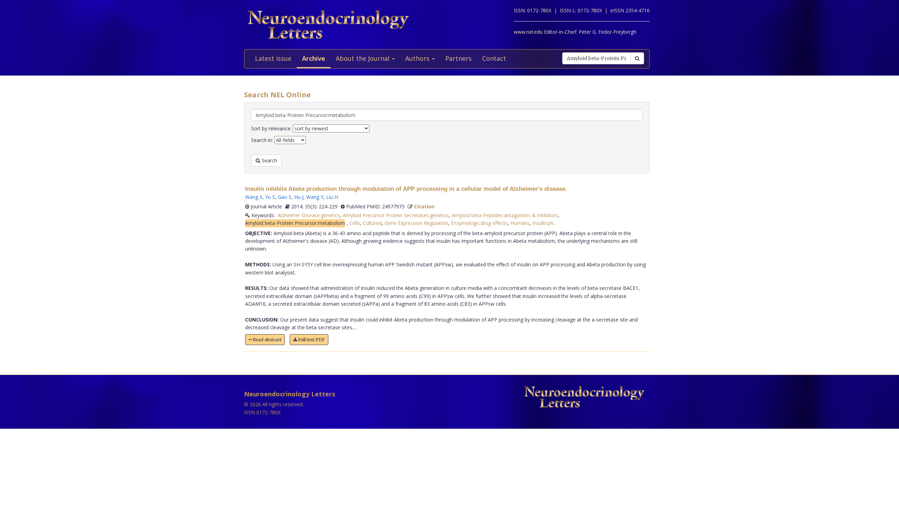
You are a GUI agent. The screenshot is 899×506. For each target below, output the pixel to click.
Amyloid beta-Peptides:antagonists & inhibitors (505, 215)
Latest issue (273, 58)
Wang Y (314, 197)
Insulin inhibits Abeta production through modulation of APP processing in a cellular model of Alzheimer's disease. (406, 189)
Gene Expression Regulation (416, 223)
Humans (520, 223)
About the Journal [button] (363, 58)
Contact (494, 58)
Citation (424, 206)
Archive (313, 58)
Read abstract (266, 339)
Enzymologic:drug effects (479, 223)
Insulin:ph (542, 223)
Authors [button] (418, 58)
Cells (354, 223)
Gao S (284, 197)
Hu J (298, 197)
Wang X (253, 197)
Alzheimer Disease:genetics (309, 215)
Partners (458, 58)
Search (268, 160)
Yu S (270, 197)
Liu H (332, 197)
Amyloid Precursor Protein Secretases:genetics (396, 215)
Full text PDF (311, 339)
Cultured (372, 223)
